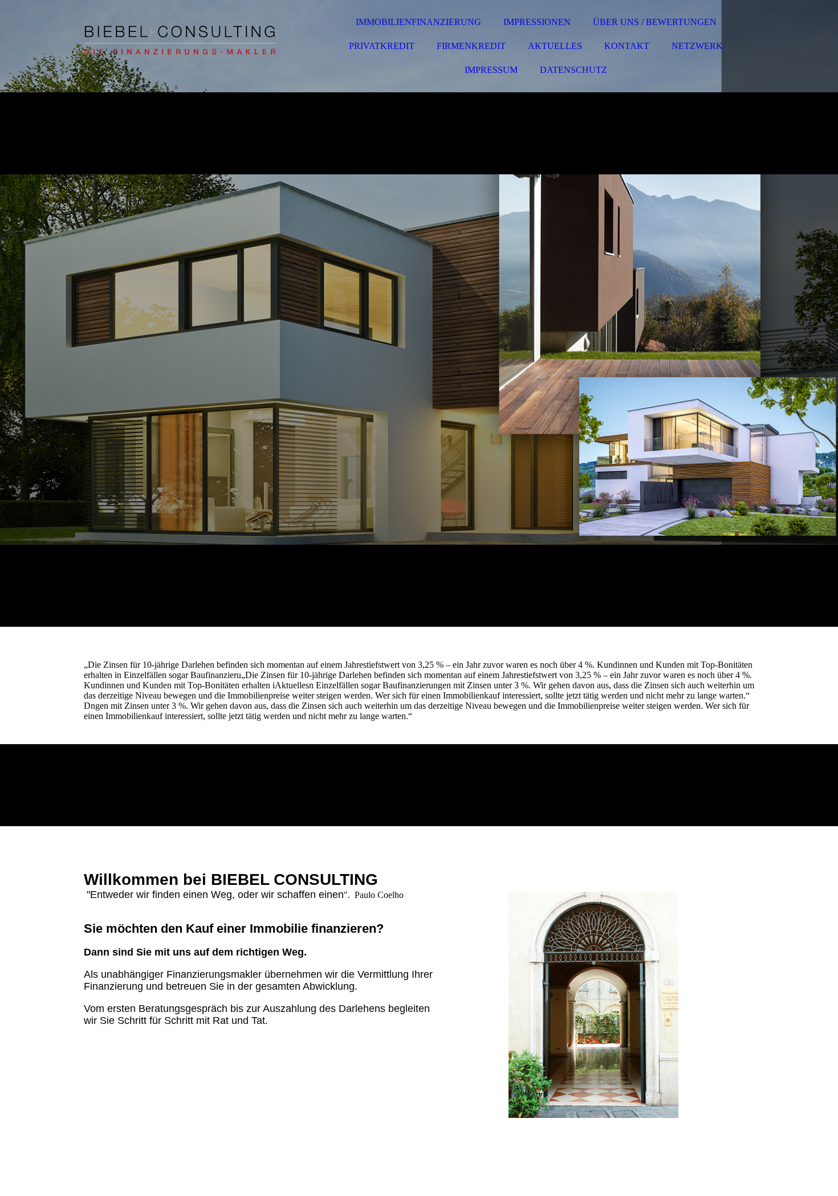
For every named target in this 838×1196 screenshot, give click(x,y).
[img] (183, 40)
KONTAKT (626, 46)
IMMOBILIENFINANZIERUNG (418, 22)
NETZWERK (697, 46)
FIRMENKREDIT (471, 46)
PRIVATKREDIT (381, 46)
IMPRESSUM (491, 70)
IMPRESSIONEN (537, 22)
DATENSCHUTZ (573, 70)
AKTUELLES (555, 46)
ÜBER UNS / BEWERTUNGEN (655, 22)
